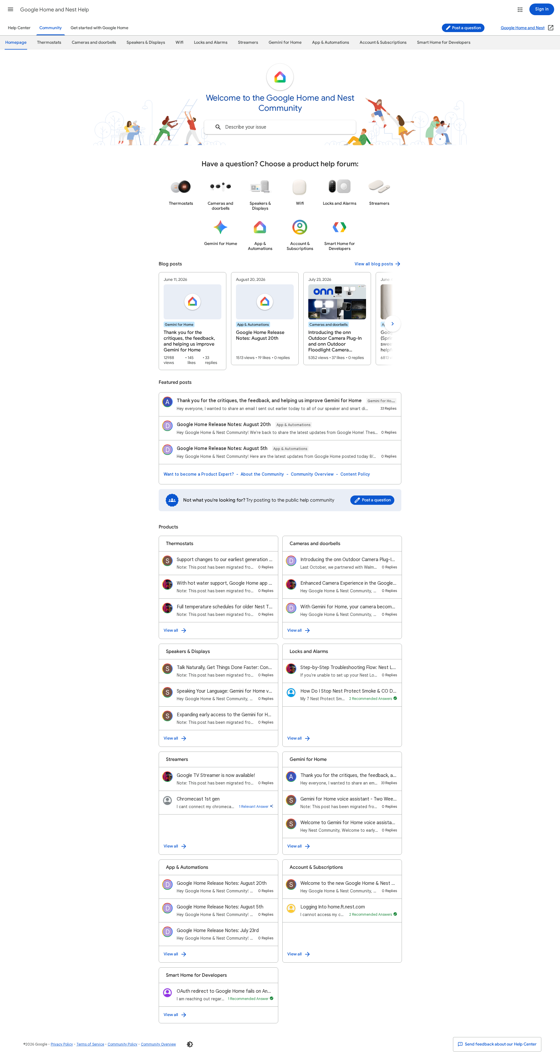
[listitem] (192, 321)
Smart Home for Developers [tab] (443, 42)
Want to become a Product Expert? (199, 474)
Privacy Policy (62, 1044)
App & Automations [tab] (330, 42)
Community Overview (312, 474)
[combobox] (280, 127)
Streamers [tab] (248, 42)
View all (171, 630)
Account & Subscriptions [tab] (383, 42)
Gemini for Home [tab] (285, 42)
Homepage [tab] (16, 42)
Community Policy (122, 1044)
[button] (11, 9)
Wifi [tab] (179, 42)
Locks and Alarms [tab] (211, 42)
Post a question (466, 27)
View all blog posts (374, 264)
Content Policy (355, 474)
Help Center (19, 27)
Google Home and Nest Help (54, 9)
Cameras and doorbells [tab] (94, 42)
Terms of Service (90, 1044)
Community (50, 27)
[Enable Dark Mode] (190, 1044)
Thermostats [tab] (49, 42)
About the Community (262, 474)
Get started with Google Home (99, 27)
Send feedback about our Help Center (500, 1044)
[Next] (392, 324)
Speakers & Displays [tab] (146, 42)
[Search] (218, 127)
